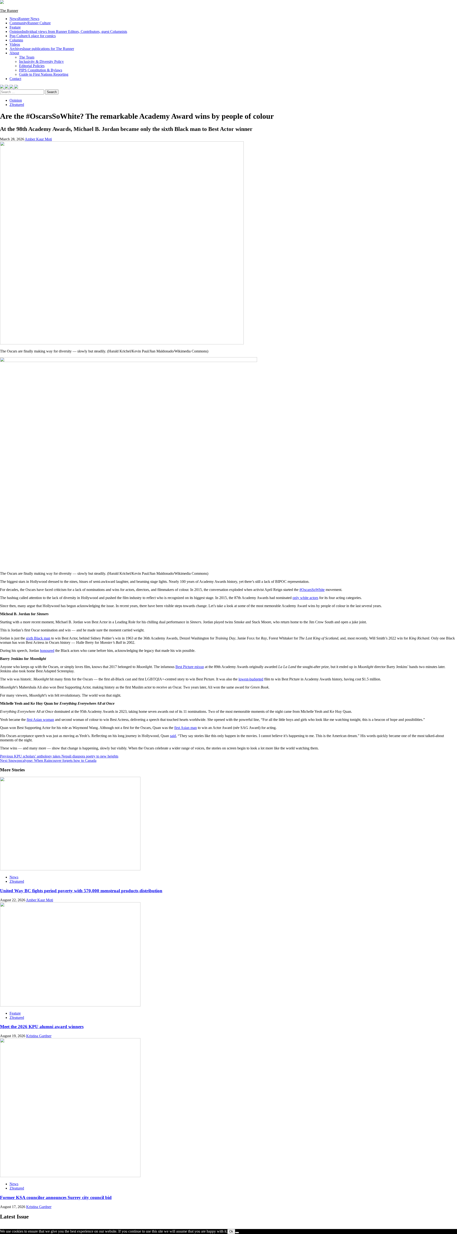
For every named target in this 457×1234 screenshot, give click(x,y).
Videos (15, 44)
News (24, 19)
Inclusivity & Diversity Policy (41, 61)
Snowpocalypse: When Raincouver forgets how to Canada (48, 760)
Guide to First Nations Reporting (43, 74)
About (14, 53)
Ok (231, 1231)
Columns (16, 40)
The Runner (9, 11)
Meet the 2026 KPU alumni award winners (42, 1026)
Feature (15, 27)
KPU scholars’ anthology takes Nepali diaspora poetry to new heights (59, 756)
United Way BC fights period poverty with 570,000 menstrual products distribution (81, 890)
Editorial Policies (32, 66)
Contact (15, 79)
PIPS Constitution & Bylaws (40, 70)
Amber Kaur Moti (38, 139)
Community (30, 23)
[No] (237, 1232)
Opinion (68, 32)
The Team (26, 57)
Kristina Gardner (38, 1036)
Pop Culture (33, 36)
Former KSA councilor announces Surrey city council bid (56, 1197)
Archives (42, 49)
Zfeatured (17, 105)
